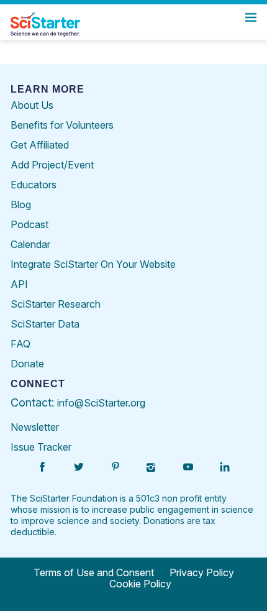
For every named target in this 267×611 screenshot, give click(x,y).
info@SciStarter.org (101, 403)
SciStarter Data (45, 324)
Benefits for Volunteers (62, 125)
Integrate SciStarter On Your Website (93, 264)
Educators (34, 185)
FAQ (20, 344)
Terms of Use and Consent (94, 572)
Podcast (29, 224)
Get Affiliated (40, 145)
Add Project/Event (52, 165)
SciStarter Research (56, 304)
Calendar (30, 244)
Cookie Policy (140, 583)
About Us (32, 105)
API (19, 284)
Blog (21, 204)
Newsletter (35, 427)
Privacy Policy (202, 572)
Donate (27, 364)
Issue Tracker (41, 447)
